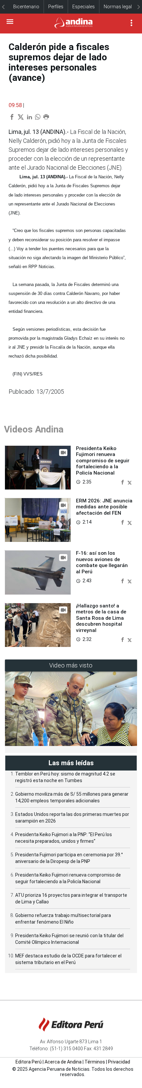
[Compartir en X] (129, 481)
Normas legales (120, 6)
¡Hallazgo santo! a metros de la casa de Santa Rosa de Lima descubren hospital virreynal (101, 618)
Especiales (83, 6)
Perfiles (55, 6)
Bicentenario (26, 6)
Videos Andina (33, 429)
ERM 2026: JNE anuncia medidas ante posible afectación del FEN (104, 507)
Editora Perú (29, 1061)
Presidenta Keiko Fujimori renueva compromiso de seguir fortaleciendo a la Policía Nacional (102, 460)
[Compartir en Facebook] (123, 481)
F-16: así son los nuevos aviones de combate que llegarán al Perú (102, 562)
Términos (95, 1061)
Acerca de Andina (63, 1061)
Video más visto (71, 665)
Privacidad (119, 1061)
